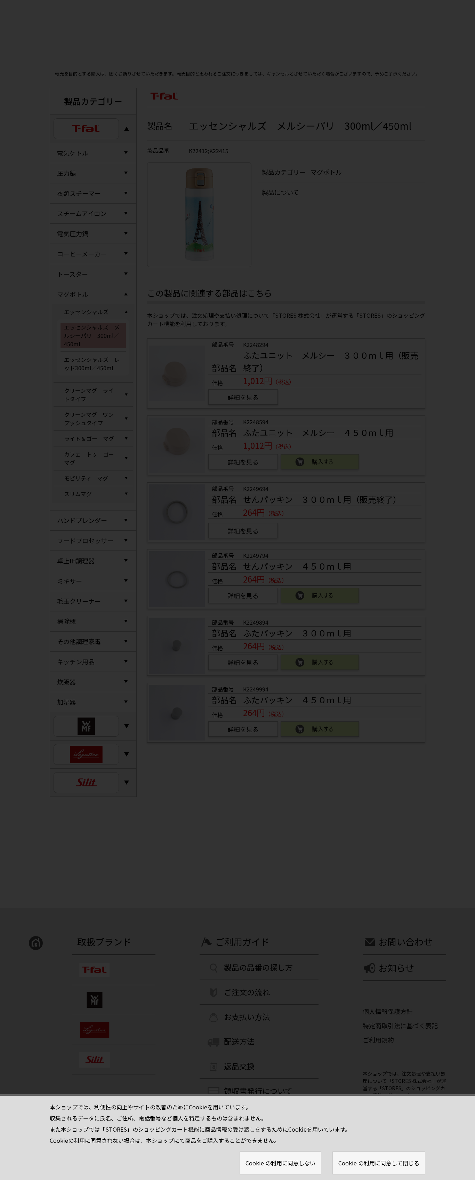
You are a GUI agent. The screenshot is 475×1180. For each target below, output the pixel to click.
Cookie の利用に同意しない (280, 1163)
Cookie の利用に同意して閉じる (378, 1163)
